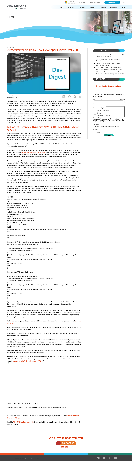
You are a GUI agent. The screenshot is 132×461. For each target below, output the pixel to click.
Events (99, 113)
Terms (28, 458)
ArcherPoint (16, 5)
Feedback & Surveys (103, 116)
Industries (71, 7)
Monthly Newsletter (103, 110)
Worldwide (82, 2)
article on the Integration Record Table (33, 152)
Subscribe (109, 135)
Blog (123, 7)
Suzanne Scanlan (18, 96)
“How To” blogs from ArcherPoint (23, 422)
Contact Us (112, 2)
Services (103, 7)
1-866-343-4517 (66, 447)
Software (92, 7)
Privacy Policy (114, 120)
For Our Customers (94, 2)
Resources (113, 7)
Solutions (82, 7)
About (61, 7)
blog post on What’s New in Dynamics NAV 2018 (28, 361)
